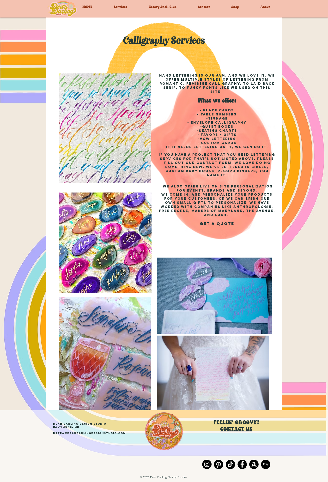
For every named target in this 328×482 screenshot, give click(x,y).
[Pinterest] (218, 464)
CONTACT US (236, 429)
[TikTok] (230, 464)
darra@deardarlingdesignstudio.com (89, 433)
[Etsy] (265, 464)
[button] (128, 6)
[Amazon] (254, 464)
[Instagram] (207, 464)
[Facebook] (242, 464)
